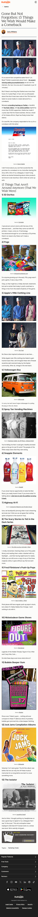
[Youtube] (16, 882)
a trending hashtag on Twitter (18, 105)
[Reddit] (29, 882)
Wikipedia (21, 764)
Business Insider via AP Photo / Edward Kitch (21, 441)
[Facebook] (7, 882)
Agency (6, 6)
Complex (21, 222)
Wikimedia (21, 399)
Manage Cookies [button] (27, 908)
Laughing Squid (21, 814)
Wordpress (21, 648)
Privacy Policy (20, 904)
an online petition (24, 108)
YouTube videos (9, 108)
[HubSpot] (19, 897)
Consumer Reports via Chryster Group (21, 507)
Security (30, 904)
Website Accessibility (12, 908)
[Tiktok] (34, 882)
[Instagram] (11, 882)
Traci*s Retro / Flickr (21, 600)
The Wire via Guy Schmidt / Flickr (21, 547)
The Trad (21, 350)
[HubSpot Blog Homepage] (5, 2)
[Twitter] (20, 882)
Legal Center (9, 904)
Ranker (21, 712)
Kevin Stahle (21, 164)
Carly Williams (12, 32)
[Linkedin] (25, 882)
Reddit (21, 487)
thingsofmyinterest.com (21, 273)
